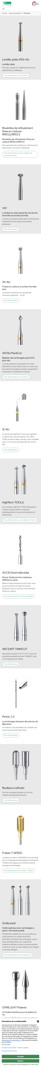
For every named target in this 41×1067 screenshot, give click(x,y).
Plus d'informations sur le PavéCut (16, 377)
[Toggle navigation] (3, 9)
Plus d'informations (11, 229)
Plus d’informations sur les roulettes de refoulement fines (18, 154)
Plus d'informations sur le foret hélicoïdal (18, 596)
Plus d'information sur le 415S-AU (16, 75)
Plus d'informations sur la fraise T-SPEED (18, 871)
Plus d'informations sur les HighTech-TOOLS (20, 520)
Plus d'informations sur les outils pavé (17, 955)
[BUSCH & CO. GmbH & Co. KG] (6, 4)
